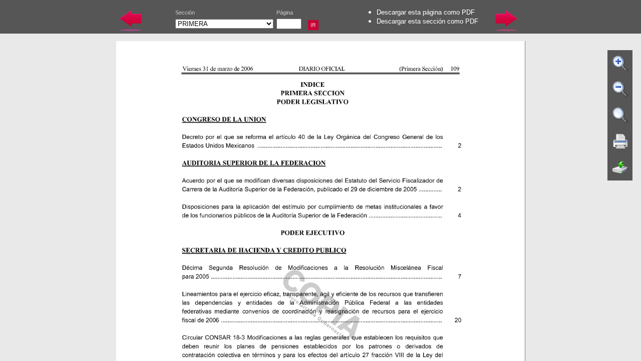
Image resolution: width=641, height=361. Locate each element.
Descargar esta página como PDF (426, 12)
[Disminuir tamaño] (620, 89)
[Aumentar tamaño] (620, 63)
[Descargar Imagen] (620, 167)
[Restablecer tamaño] (620, 115)
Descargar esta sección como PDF (427, 21)
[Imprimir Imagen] (620, 141)
